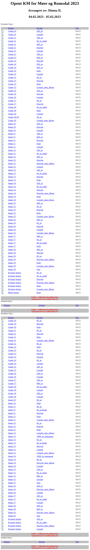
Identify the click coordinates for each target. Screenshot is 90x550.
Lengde (40, 34)
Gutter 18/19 (13, 117)
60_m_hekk (42, 41)
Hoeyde (40, 48)
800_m (40, 383)
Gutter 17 (12, 100)
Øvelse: (40, 28)
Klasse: (11, 28)
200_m (40, 31)
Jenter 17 (12, 236)
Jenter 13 (12, 170)
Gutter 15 (12, 77)
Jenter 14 (12, 183)
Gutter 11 (12, 38)
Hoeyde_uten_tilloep (45, 163)
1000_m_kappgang (45, 436)
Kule (39, 71)
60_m (39, 77)
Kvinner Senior (14, 273)
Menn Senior (13, 292)
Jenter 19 (12, 256)
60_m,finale (42, 410)
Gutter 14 (12, 64)
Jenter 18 (12, 249)
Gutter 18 (12, 107)
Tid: (77, 28)
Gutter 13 (12, 54)
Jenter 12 (12, 150)
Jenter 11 (12, 134)
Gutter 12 (12, 344)
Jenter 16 (12, 220)
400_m (40, 203)
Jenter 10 (12, 124)
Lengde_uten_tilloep (45, 87)
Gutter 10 (12, 31)
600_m (40, 44)
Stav (38, 269)
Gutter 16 (12, 91)
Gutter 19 (12, 120)
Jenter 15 (12, 203)
